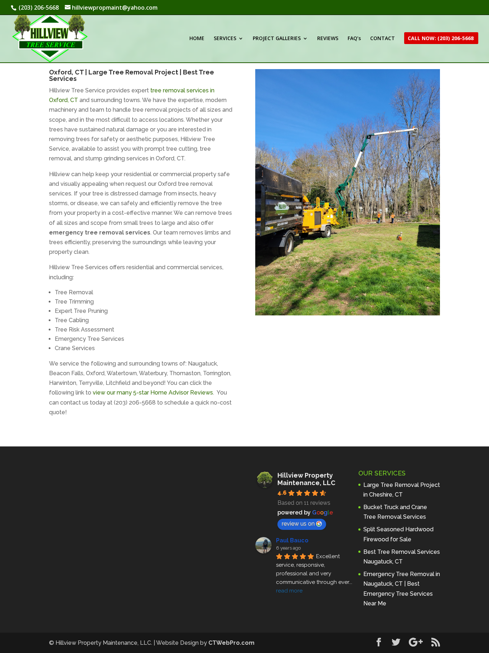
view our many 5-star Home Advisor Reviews (153, 392)
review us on (298, 523)
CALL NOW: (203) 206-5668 (441, 39)
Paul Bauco (292, 540)
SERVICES (225, 39)
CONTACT (382, 39)
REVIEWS (327, 39)
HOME (196, 39)
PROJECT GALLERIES (277, 39)
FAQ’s (354, 39)
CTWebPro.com (231, 642)
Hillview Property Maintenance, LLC (306, 479)
